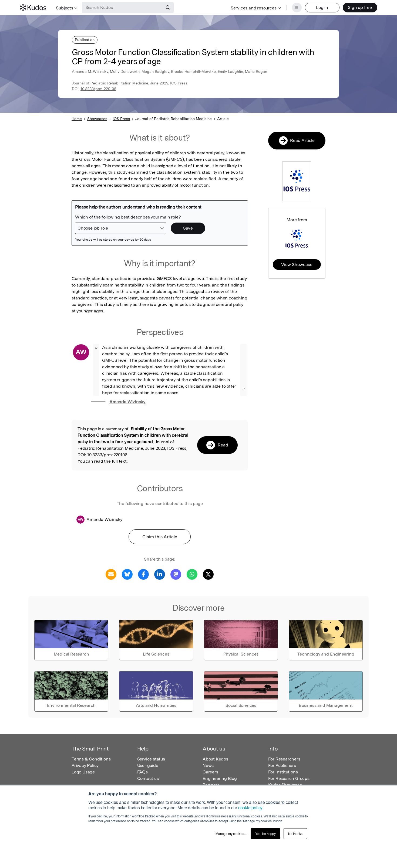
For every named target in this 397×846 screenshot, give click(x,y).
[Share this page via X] (208, 573)
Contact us (148, 778)
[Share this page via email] (111, 573)
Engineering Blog (220, 778)
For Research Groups (288, 778)
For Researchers (284, 759)
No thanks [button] (295, 833)
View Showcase (296, 264)
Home (77, 119)
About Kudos (215, 759)
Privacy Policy (85, 765)
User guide (147, 765)
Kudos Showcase (285, 784)
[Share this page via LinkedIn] (159, 573)
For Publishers (282, 765)
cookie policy (250, 807)
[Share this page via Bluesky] (127, 573)
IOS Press (121, 119)
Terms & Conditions (91, 759)
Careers (210, 772)
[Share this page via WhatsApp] (192, 573)
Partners (211, 784)
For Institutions (283, 772)
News (208, 765)
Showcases (97, 119)
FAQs (142, 772)
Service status (151, 759)
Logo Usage (83, 772)
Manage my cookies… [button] (231, 833)
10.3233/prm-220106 (98, 89)
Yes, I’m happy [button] (265, 833)
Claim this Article (159, 536)
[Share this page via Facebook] (143, 573)
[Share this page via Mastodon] (176, 573)
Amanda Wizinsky (127, 401)
